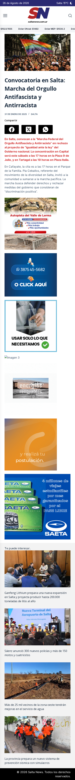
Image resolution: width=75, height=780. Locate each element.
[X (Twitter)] (28, 129)
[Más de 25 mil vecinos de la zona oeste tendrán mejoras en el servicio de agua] (37, 680)
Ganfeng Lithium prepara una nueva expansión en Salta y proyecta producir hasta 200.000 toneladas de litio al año (36, 597)
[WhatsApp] (45, 129)
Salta (34, 114)
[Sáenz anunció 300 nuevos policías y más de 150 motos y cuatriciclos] (37, 626)
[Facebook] (12, 129)
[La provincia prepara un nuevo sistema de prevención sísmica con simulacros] (37, 734)
